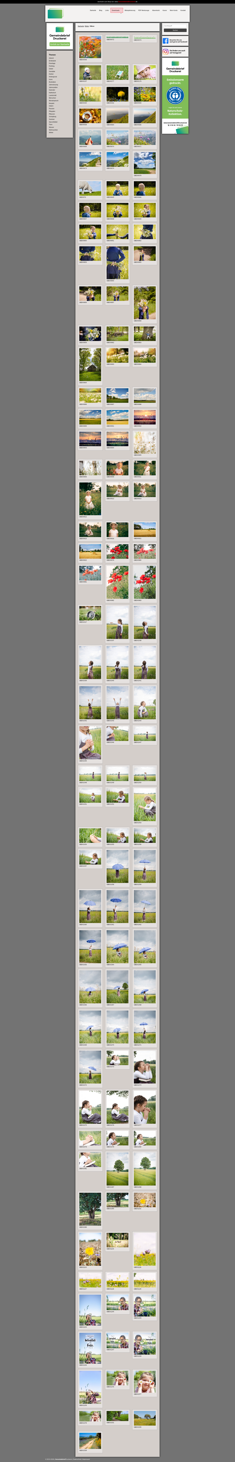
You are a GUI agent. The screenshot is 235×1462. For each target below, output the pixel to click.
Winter (51, 132)
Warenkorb (156, 10)
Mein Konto (173, 10)
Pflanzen (52, 114)
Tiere (50, 124)
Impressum (86, 1459)
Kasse (165, 10)
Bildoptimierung (130, 10)
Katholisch (52, 93)
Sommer (52, 119)
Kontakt (183, 10)
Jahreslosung (53, 85)
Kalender (52, 90)
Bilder (87, 26)
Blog (100, 10)
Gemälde (52, 71)
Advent (51, 58)
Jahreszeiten (53, 87)
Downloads (115, 10)
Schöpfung (52, 116)
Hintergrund (53, 77)
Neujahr (51, 103)
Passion (51, 108)
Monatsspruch (53, 101)
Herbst (51, 74)
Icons (51, 79)
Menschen (52, 98)
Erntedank (52, 61)
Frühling (51, 66)
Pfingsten (52, 111)
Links (107, 10)
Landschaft (52, 95)
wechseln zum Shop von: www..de (117, 2)
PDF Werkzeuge (143, 10)
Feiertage (52, 63)
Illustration (52, 82)
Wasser (51, 127)
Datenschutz (77, 1459)
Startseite (93, 10)
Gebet (51, 69)
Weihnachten (53, 130)
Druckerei (63, 1459)
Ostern (51, 106)
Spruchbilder (53, 122)
